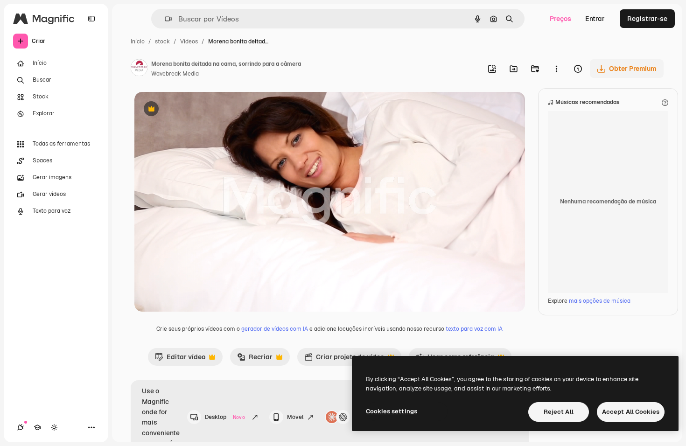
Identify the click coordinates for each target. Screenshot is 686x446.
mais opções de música (599, 301)
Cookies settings (391, 411)
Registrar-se (647, 18)
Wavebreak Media (175, 73)
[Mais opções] (556, 68)
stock (162, 41)
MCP (360, 417)
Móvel (295, 417)
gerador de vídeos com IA (274, 329)
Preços (560, 18)
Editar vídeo (180, 359)
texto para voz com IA (474, 329)
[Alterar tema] (54, 427)
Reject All (559, 412)
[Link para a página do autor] (139, 69)
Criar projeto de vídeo (344, 359)
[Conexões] (20, 427)
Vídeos (189, 41)
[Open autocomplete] (164, 18)
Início (138, 41)
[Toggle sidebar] (91, 18)
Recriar (255, 359)
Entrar (595, 18)
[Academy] (37, 427)
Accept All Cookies (630, 412)
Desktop (225, 417)
